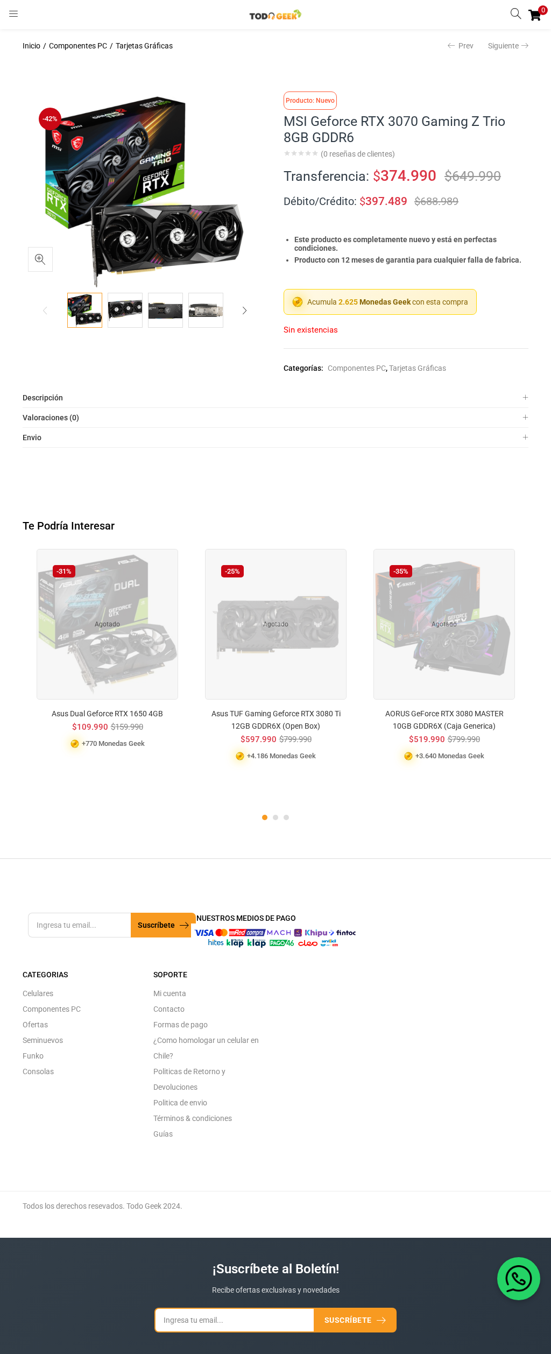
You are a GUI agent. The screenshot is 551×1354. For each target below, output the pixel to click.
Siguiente (503, 45)
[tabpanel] (107, 672)
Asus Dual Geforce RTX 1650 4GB (107, 713)
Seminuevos (43, 1040)
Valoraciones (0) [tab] (51, 417)
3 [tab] (286, 817)
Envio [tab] (32, 437)
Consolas (38, 1071)
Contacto (169, 1009)
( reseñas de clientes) (358, 154)
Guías (163, 1134)
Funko (33, 1056)
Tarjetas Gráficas (144, 45)
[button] (535, 14)
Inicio (31, 45)
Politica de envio (180, 1102)
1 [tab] (264, 817)
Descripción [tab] (43, 397)
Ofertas (35, 1024)
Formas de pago (180, 1024)
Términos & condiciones (192, 1118)
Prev (466, 45)
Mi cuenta (169, 993)
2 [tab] (275, 817)
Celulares (38, 993)
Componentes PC (78, 45)
